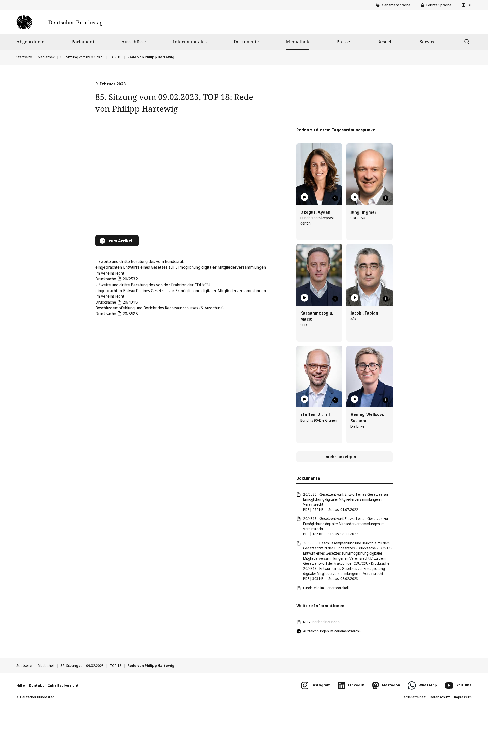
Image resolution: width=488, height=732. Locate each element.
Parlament (82, 42)
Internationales (190, 42)
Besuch (385, 42)
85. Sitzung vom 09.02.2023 (82, 57)
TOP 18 (115, 57)
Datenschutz (440, 697)
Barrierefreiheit (414, 697)
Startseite (24, 57)
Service (428, 42)
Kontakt (36, 685)
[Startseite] (59, 22)
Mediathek (297, 42)
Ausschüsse (133, 42)
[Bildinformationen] (335, 198)
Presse (343, 42)
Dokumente (246, 42)
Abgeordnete (30, 42)
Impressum (463, 697)
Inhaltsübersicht (63, 685)
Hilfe (20, 685)
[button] (465, 5)
